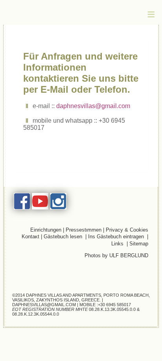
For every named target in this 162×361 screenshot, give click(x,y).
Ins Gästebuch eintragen (116, 236)
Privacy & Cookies (127, 230)
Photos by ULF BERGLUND (116, 255)
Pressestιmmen (83, 230)
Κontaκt (30, 236)
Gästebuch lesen (63, 236)
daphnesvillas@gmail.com (93, 106)
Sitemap (138, 244)
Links (119, 244)
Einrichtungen (46, 230)
